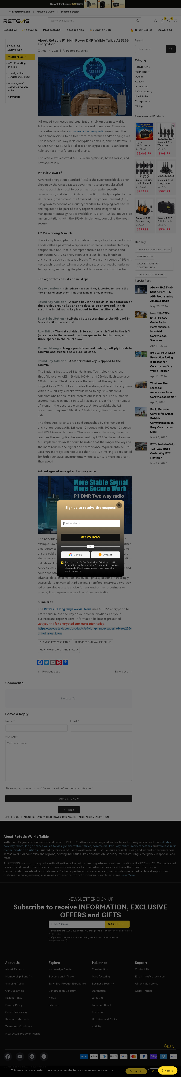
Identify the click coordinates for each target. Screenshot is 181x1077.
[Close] (119, 505)
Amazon (108, 554)
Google (78, 554)
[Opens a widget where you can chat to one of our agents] (167, 1070)
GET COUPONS (90, 537)
